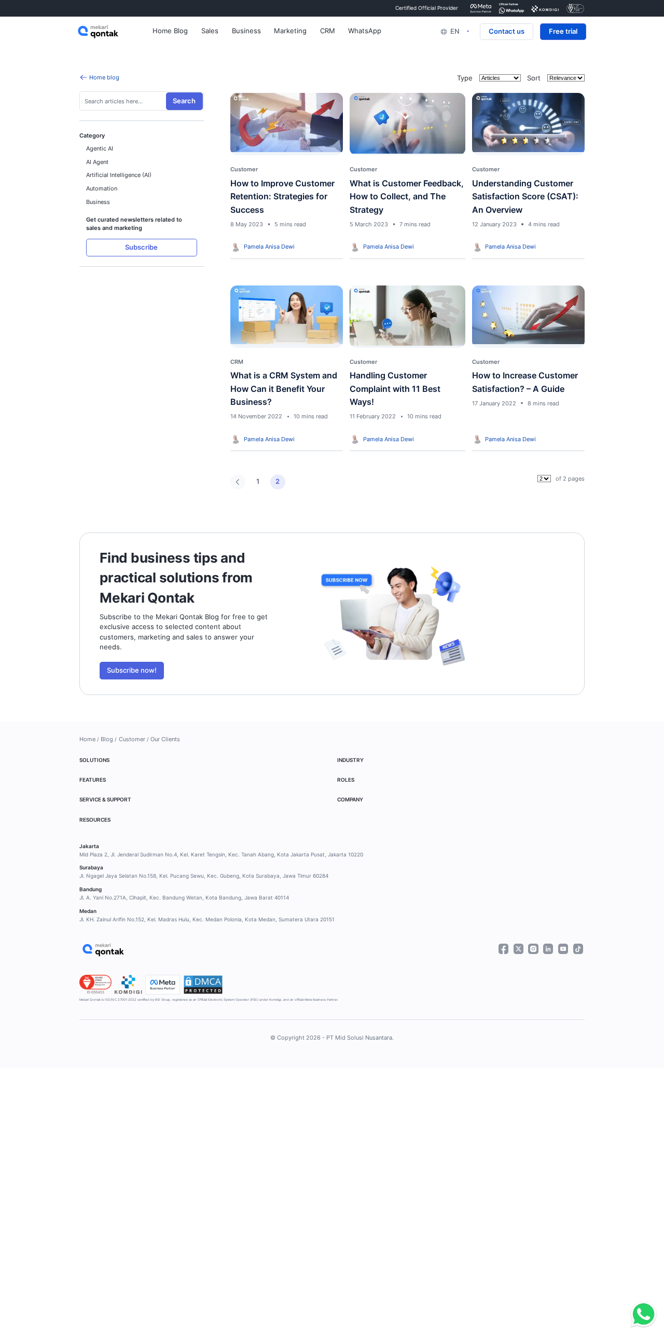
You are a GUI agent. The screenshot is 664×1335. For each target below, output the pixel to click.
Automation (101, 188)
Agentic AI (99, 148)
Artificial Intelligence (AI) (118, 175)
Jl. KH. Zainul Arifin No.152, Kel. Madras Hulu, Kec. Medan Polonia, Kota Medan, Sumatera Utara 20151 (207, 919)
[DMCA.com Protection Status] (203, 985)
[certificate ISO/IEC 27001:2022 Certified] (575, 8)
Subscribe (141, 247)
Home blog (104, 77)
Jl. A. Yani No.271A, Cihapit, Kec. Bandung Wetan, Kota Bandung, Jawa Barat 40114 (184, 898)
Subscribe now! (132, 670)
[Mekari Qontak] (115, 31)
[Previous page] (237, 481)
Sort (534, 78)
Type (465, 78)
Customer (132, 739)
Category (92, 135)
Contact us (506, 31)
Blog (107, 739)
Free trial (563, 31)
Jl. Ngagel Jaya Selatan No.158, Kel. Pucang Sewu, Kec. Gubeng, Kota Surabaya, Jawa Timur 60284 (203, 876)
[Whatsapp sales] (641, 1314)
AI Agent (97, 162)
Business (98, 202)
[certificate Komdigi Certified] (545, 8)
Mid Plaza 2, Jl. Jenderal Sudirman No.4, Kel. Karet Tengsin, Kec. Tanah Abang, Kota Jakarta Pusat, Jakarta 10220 (221, 854)
